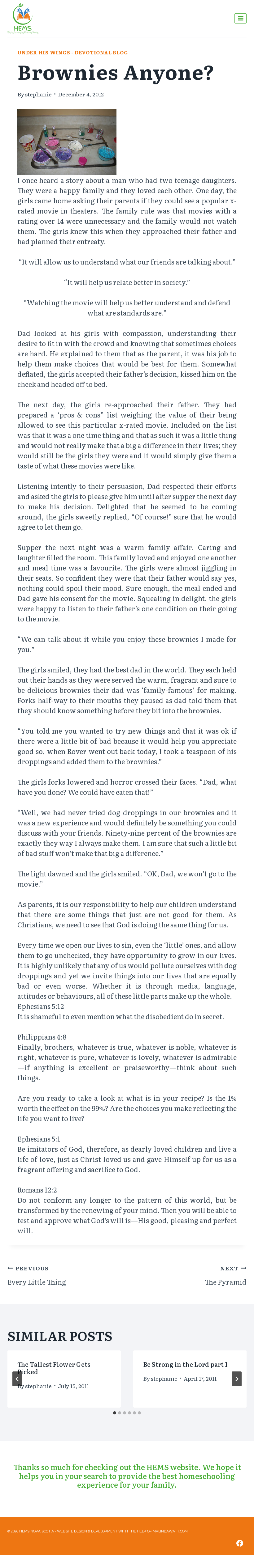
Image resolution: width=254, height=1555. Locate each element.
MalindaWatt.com (170, 1531)
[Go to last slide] (17, 1378)
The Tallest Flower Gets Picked (53, 1367)
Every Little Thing (36, 1275)
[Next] (237, 1378)
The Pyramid (226, 1275)
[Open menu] (240, 18)
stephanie (38, 94)
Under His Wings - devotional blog (72, 52)
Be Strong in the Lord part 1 (185, 1364)
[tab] (114, 1412)
